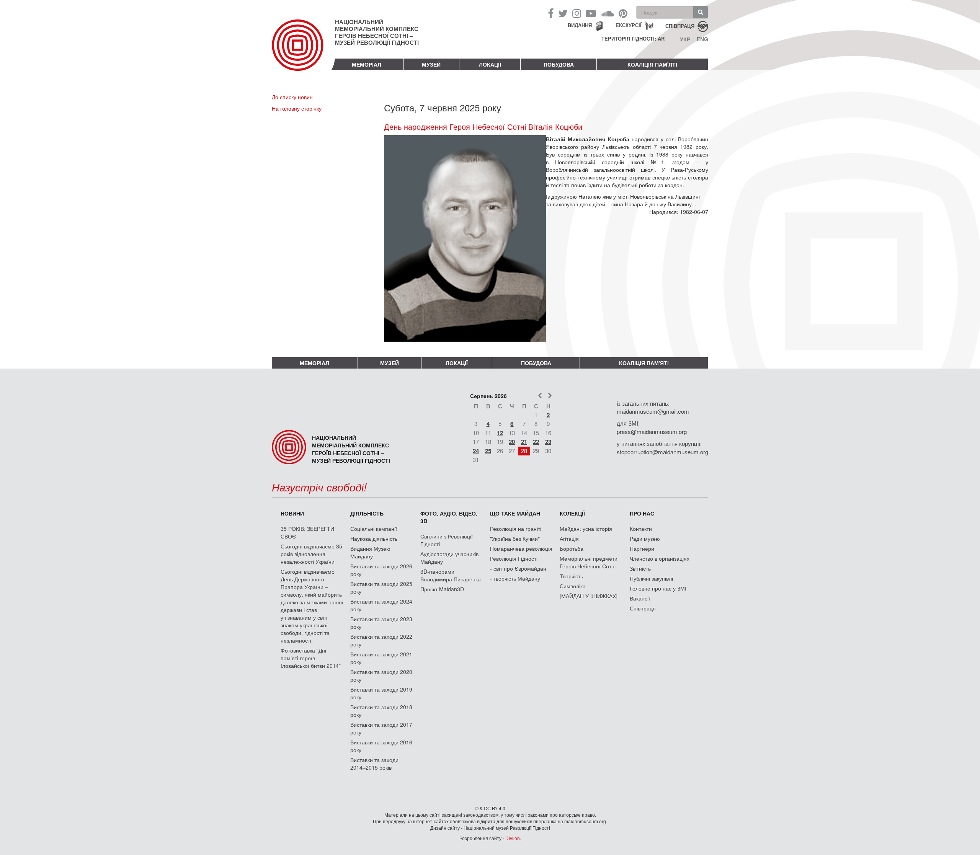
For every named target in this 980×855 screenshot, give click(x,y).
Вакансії (640, 598)
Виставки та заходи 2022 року (381, 640)
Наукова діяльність (373, 538)
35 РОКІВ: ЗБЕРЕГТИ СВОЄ (307, 532)
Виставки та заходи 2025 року (381, 587)
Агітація (569, 538)
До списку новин (292, 97)
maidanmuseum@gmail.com (653, 411)
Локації (490, 64)
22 (536, 441)
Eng (702, 39)
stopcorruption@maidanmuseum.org (662, 452)
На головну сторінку (297, 108)
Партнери (642, 548)
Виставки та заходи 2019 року (381, 693)
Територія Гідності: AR (633, 38)
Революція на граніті (515, 528)
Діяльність (367, 513)
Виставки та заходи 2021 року (381, 658)
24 (476, 451)
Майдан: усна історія (586, 528)
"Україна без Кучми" (515, 538)
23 (548, 441)
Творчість (571, 576)
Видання (580, 25)
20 (512, 441)
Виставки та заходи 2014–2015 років (374, 763)
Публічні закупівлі (651, 578)
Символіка (573, 586)
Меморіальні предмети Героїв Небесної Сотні (588, 562)
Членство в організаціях (659, 558)
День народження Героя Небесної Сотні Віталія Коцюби (483, 126)
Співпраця (643, 608)
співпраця (679, 25)
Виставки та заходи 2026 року (381, 570)
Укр (685, 39)
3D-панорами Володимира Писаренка (450, 575)
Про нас (642, 513)
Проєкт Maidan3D (442, 589)
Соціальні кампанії (373, 528)
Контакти (641, 528)
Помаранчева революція (521, 548)
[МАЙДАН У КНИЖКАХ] (588, 596)
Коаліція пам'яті (652, 64)
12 (500, 433)
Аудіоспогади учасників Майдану (449, 557)
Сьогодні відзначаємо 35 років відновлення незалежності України (311, 553)
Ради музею (645, 538)
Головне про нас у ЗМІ (658, 588)
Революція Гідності (513, 558)
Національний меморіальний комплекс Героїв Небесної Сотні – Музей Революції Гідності (377, 32)
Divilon (512, 838)
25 (488, 451)
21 (524, 441)
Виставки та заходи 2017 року (381, 728)
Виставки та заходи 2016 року (381, 746)
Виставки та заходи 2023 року (381, 622)
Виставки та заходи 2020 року (381, 675)
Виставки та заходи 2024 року (381, 605)
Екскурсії (629, 25)
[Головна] (303, 51)
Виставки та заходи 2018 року (381, 710)
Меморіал (366, 64)
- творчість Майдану (515, 578)
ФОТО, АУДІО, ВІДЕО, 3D (448, 517)
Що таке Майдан (515, 513)
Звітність (640, 568)
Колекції (572, 513)
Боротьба (571, 548)
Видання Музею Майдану (370, 552)
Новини (292, 513)
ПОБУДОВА (559, 64)
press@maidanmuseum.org (652, 432)
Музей (431, 64)
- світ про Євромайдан (518, 568)
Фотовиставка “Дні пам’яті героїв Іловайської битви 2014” (311, 657)
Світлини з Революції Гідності (446, 540)
